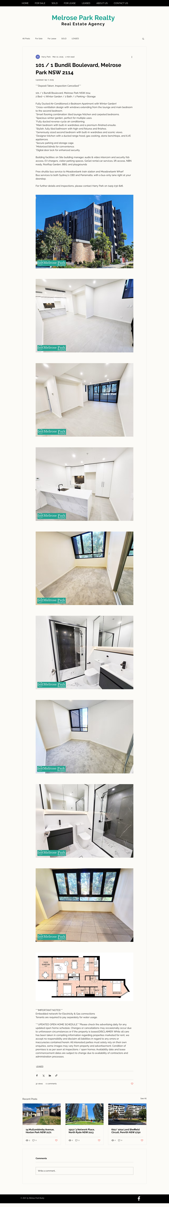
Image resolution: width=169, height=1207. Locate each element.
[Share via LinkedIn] (50, 1075)
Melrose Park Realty (83, 18)
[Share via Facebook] (37, 1075)
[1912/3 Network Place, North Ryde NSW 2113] (84, 1114)
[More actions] (131, 56)
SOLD (63, 38)
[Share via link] (56, 1075)
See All (143, 1098)
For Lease (52, 38)
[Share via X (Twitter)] (43, 1075)
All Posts (26, 38)
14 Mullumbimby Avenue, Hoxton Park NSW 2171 (40, 1131)
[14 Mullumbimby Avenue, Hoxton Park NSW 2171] (42, 1114)
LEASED (75, 38)
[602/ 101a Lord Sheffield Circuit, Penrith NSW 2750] (127, 1114)
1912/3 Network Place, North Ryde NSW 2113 (82, 1131)
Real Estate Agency (83, 24)
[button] (143, 39)
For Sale (38, 38)
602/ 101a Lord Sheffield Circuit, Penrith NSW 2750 (125, 1131)
